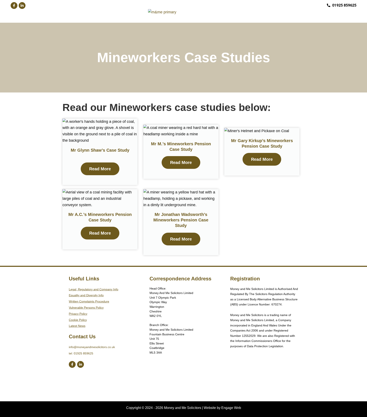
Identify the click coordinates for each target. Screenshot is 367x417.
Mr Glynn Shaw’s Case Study (100, 150)
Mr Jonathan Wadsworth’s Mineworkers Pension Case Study (180, 220)
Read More (100, 169)
